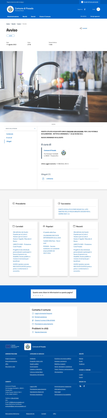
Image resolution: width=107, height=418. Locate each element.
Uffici (6, 364)
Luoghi (81, 375)
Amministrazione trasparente (63, 386)
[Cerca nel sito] (98, 9)
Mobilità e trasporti (60, 364)
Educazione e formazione (37, 375)
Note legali (58, 392)
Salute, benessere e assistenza (63, 367)
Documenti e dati (10, 367)
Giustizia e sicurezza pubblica (63, 359)
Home (8, 24)
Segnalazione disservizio (37, 392)
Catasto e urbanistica (36, 369)
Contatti (43, 414)
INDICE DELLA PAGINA (11, 128)
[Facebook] (84, 9)
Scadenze (81, 364)
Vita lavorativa (59, 372)
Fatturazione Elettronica (12, 414)
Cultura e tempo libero (36, 372)
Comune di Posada (50, 150)
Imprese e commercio (61, 361)
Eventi (81, 377)
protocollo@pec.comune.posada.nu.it (15, 406)
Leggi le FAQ (33, 386)
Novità (13, 24)
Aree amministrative (11, 361)
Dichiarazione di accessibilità (63, 395)
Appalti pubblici (34, 364)
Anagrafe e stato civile (36, 361)
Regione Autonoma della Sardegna (15, 2)
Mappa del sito (30, 414)
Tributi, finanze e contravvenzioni (64, 369)
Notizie (81, 359)
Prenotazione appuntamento (38, 389)
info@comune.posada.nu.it (16, 402)
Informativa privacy (60, 389)
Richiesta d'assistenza (36, 395)
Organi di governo (10, 359)
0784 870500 (15, 398)
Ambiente (32, 359)
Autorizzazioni (34, 367)
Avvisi (19, 24)
